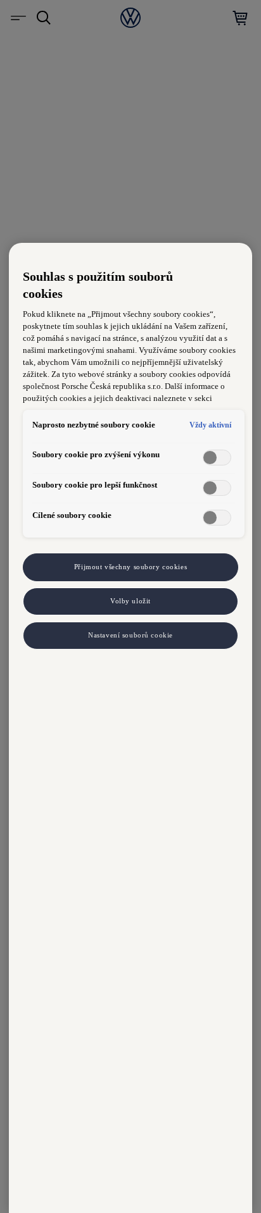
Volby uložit (130, 601)
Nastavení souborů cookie (130, 635)
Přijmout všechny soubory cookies (130, 566)
